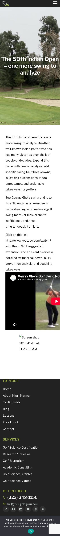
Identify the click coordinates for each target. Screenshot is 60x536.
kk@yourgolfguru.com (23, 504)
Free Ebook (11, 422)
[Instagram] (35, 509)
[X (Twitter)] (43, 509)
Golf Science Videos (17, 480)
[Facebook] (13, 509)
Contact (8, 429)
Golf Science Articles (17, 474)
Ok (30, 531)
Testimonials (11, 402)
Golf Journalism (13, 460)
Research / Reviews (16, 454)
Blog (6, 409)
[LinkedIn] (21, 509)
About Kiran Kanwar (17, 395)
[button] (55, 3)
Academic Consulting (17, 467)
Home (7, 389)
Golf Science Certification (21, 447)
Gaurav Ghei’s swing (25, 197)
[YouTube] (28, 509)
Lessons (9, 415)
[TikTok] (6, 509)
